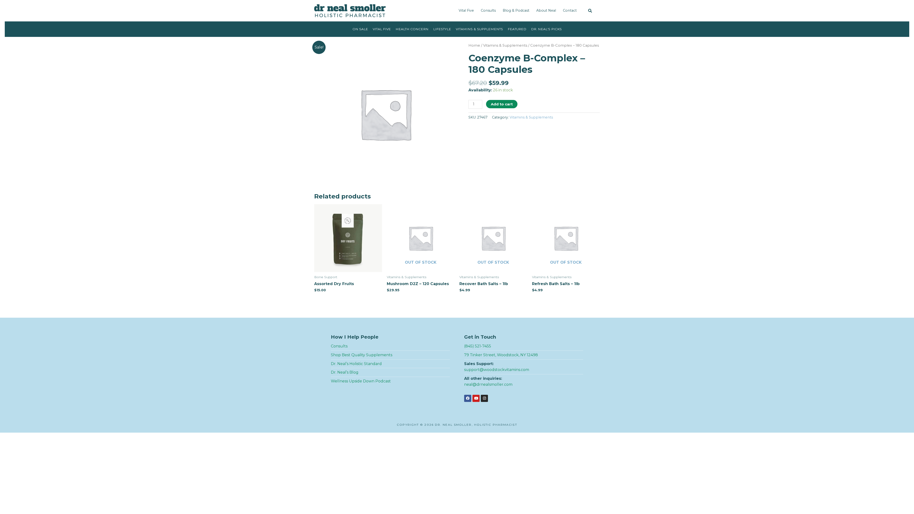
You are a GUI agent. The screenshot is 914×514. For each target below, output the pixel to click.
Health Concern (412, 29)
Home (474, 45)
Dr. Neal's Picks (546, 29)
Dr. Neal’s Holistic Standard (356, 363)
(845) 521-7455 (477, 346)
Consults (488, 10)
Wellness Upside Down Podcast (361, 381)
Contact (570, 10)
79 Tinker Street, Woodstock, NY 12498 (501, 355)
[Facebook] (467, 398)
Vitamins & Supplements (479, 29)
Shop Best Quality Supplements (361, 355)
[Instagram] (484, 398)
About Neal (546, 10)
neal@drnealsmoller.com (488, 384)
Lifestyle (442, 29)
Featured (517, 29)
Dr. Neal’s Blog (344, 372)
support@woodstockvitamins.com (496, 369)
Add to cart (502, 104)
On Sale (360, 29)
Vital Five (466, 10)
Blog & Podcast (516, 10)
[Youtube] (476, 398)
